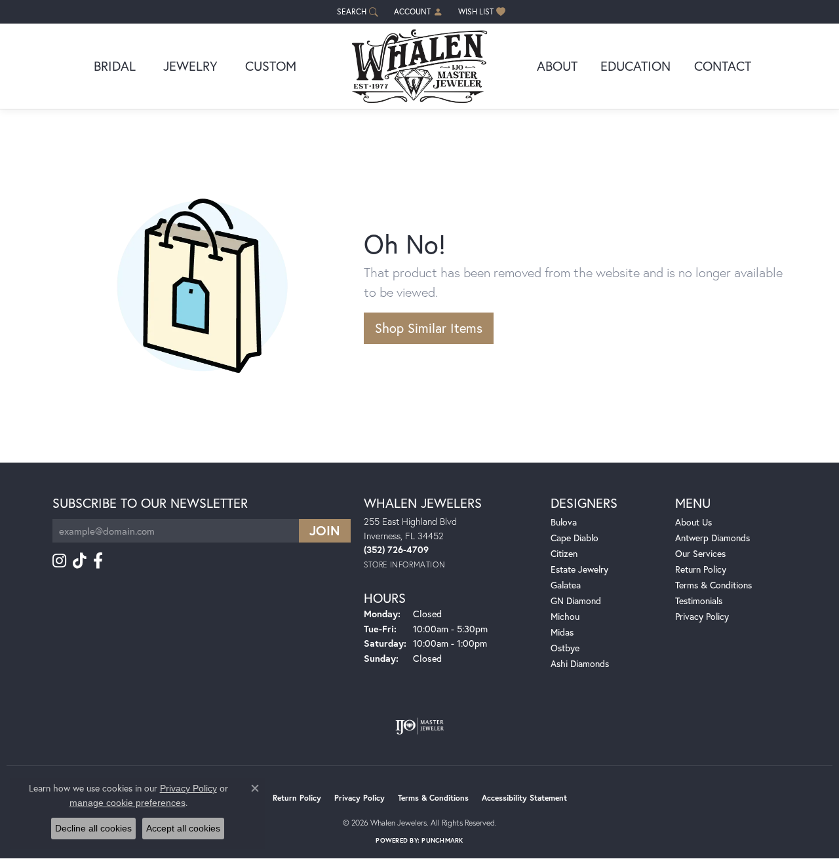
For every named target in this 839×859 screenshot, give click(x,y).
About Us (693, 522)
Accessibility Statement (524, 798)
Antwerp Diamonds (712, 537)
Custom (270, 66)
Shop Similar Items (428, 328)
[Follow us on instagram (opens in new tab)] (59, 561)
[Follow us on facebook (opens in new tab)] (98, 561)
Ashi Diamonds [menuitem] (580, 663)
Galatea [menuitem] (566, 585)
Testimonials (698, 600)
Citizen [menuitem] (564, 553)
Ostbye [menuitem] (565, 647)
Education (635, 66)
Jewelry (190, 66)
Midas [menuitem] (562, 632)
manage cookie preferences (127, 802)
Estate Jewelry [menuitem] (579, 569)
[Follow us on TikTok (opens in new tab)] (80, 561)
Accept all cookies (183, 828)
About (557, 66)
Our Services (700, 553)
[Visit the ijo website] (419, 726)
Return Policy (700, 569)
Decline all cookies (93, 828)
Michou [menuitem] (565, 616)
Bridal (115, 66)
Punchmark (442, 840)
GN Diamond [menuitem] (576, 600)
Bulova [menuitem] (564, 522)
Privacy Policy (702, 616)
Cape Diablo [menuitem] (574, 537)
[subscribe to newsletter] (325, 531)
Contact (722, 66)
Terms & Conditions (713, 585)
